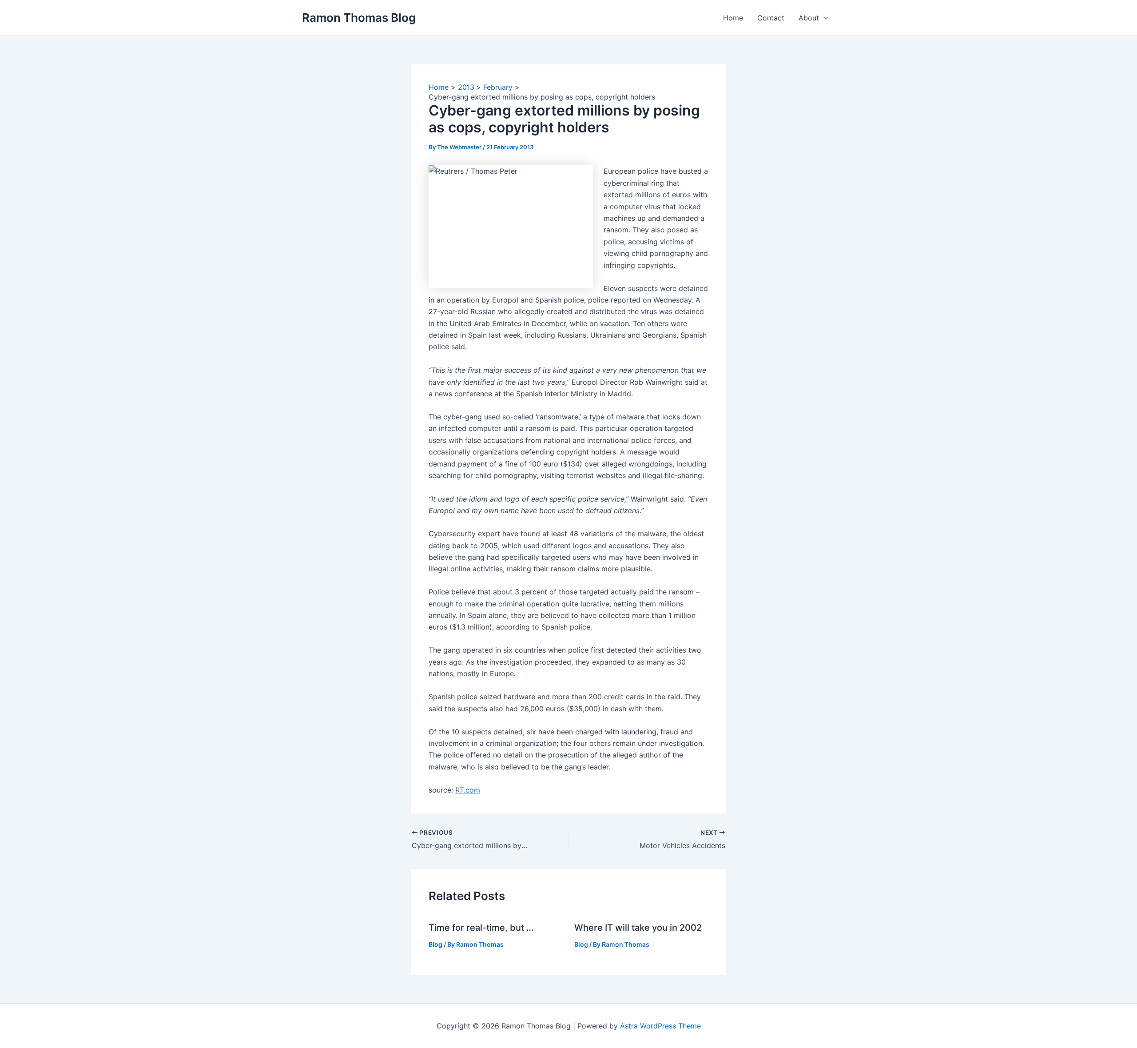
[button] (823, 18)
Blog (435, 944)
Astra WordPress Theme (660, 1025)
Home (733, 17)
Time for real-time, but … (481, 927)
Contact (770, 17)
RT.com (467, 789)
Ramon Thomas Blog (359, 17)
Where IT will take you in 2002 (638, 927)
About (809, 17)
